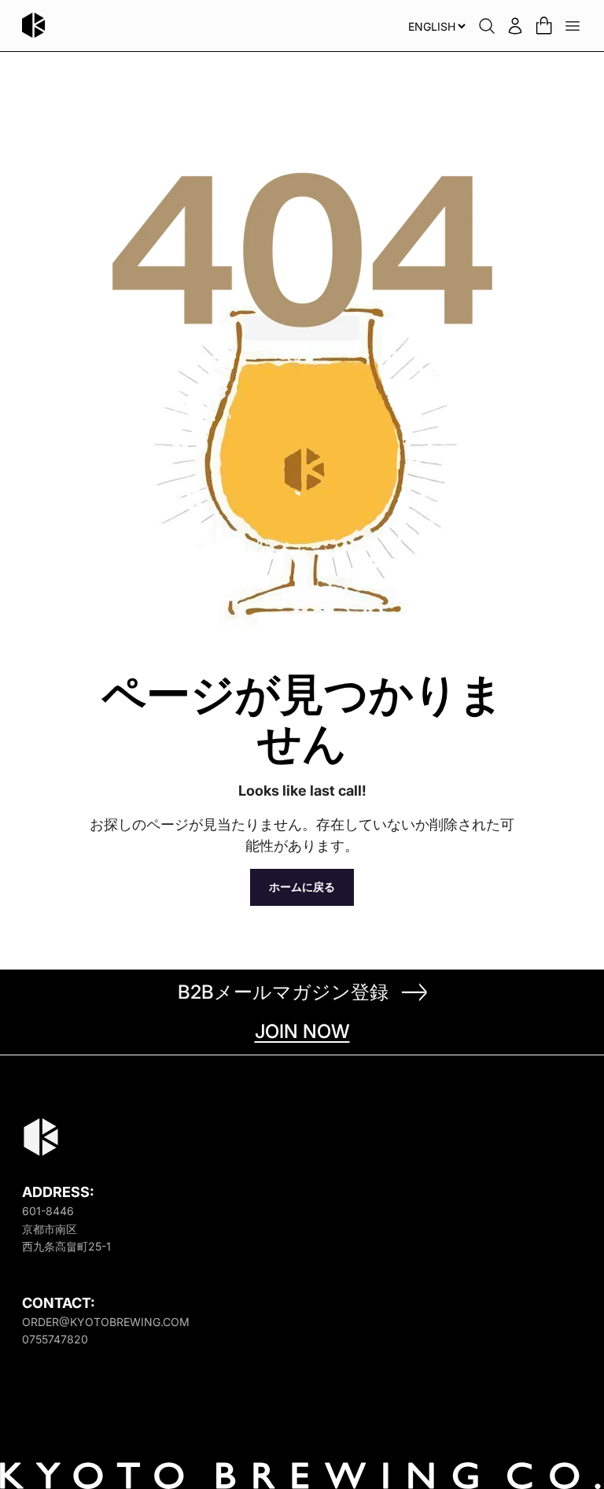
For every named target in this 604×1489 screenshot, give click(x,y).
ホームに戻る (302, 886)
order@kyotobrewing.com (106, 1321)
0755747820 (55, 1339)
